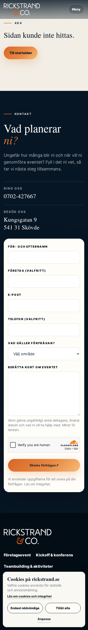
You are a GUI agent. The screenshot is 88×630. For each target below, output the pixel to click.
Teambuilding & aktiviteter (28, 566)
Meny (76, 9)
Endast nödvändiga (25, 608)
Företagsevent (17, 555)
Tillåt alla (63, 608)
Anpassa (44, 619)
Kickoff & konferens (54, 555)
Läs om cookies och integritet (29, 596)
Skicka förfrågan (44, 465)
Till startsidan (20, 53)
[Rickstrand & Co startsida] (22, 9)
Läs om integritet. (37, 484)
